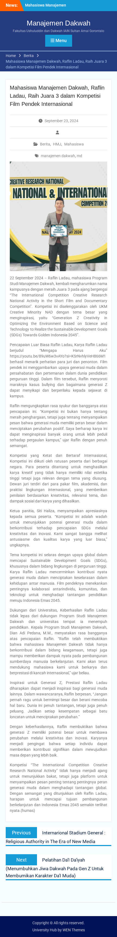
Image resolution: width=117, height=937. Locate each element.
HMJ (57, 144)
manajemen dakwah (58, 156)
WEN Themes (74, 930)
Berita (45, 144)
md (79, 156)
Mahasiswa (74, 144)
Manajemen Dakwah (58, 23)
